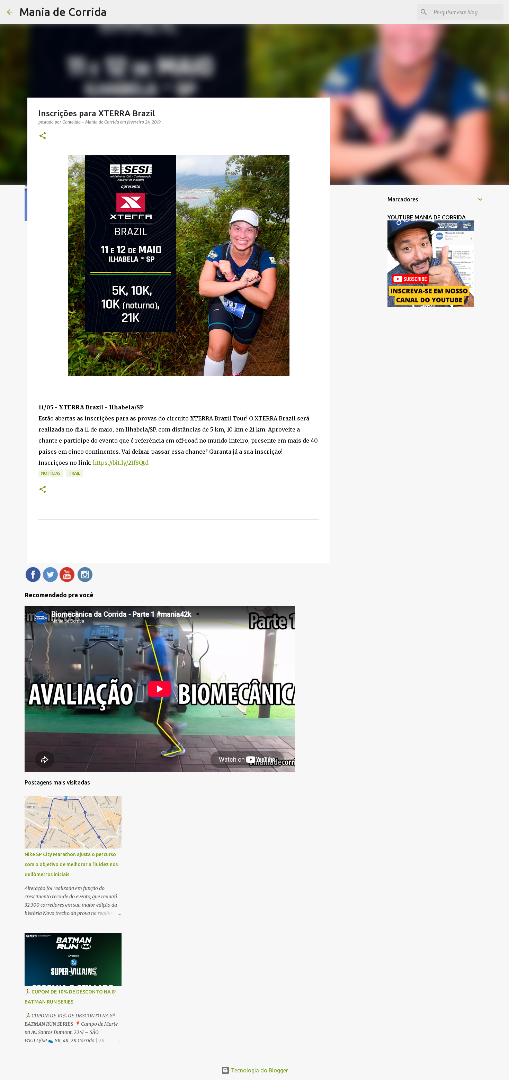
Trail (74, 473)
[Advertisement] (365, 299)
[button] (42, 136)
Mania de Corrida (63, 12)
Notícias (51, 473)
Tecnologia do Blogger (259, 1070)
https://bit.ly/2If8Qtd (121, 462)
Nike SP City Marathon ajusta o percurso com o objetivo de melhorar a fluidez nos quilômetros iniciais (71, 864)
